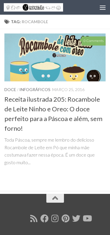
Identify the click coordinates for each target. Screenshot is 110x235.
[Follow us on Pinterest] (66, 218)
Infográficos (34, 89)
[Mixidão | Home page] (43, 7)
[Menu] (102, 7)
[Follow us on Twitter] (76, 218)
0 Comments (94, 40)
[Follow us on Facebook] (44, 218)
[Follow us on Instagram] (55, 218)
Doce (10, 89)
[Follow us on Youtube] (87, 218)
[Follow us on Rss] (34, 218)
